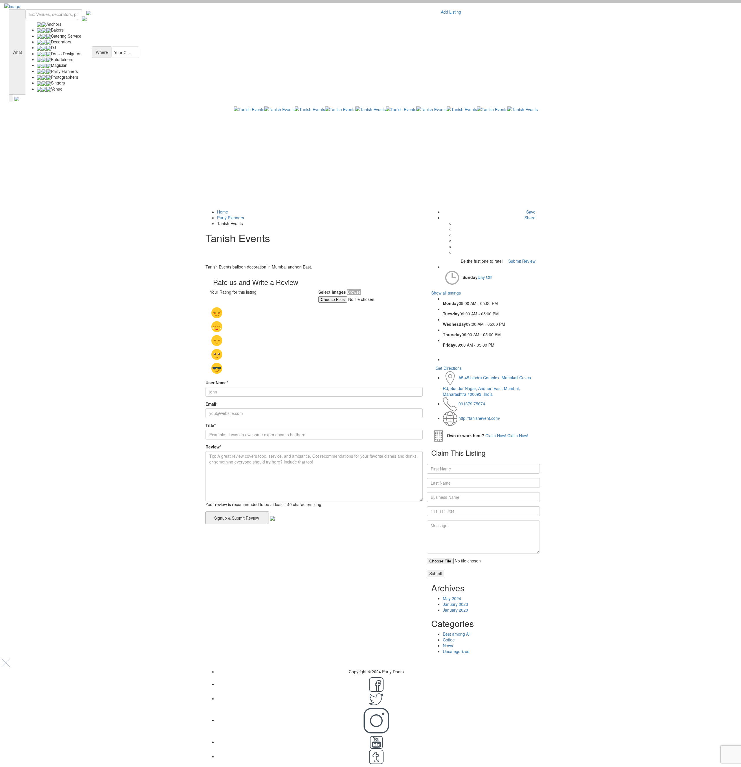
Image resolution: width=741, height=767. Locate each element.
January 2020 (455, 610)
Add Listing (450, 12)
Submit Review (521, 261)
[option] (310, 157)
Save (530, 212)
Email (212, 404)
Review (213, 447)
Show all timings (446, 293)
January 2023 (455, 604)
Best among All (456, 634)
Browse (354, 292)
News (448, 645)
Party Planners (230, 217)
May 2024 (452, 598)
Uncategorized (456, 651)
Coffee (449, 640)
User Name (217, 382)
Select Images (332, 292)
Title (211, 425)
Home (222, 212)
